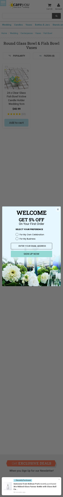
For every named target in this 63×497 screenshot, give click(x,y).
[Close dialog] (58, 209)
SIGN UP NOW (31, 254)
